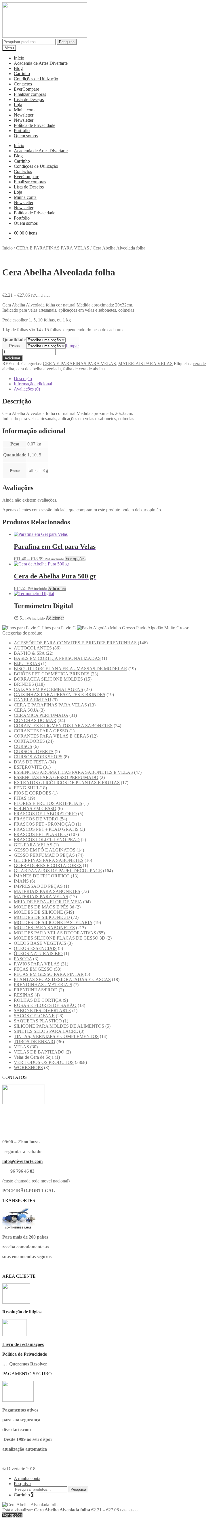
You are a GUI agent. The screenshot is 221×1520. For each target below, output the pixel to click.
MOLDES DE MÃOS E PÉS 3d (44, 906)
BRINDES (24, 684)
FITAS (20, 798)
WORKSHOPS (28, 1067)
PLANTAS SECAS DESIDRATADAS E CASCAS (62, 979)
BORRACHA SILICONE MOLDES (48, 679)
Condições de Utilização (36, 78)
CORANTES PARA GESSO (41, 730)
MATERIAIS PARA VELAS (145, 363)
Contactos (23, 83)
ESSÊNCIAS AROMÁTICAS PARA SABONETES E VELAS (73, 772)
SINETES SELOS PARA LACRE (46, 1031)
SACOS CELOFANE (34, 1015)
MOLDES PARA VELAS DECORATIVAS (55, 932)
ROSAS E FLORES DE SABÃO (45, 1005)
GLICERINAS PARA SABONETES (48, 860)
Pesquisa (67, 42)
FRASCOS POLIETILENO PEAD (47, 839)
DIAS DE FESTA (30, 761)
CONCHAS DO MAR (35, 720)
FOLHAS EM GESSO (35, 808)
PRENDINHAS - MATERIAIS (43, 984)
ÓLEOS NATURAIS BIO (38, 953)
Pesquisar (22, 1483)
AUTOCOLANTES (33, 647)
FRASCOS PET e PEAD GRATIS (46, 829)
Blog (18, 68)
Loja (18, 104)
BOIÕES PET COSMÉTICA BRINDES (51, 673)
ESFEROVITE (28, 767)
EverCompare (26, 89)
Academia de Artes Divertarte (41, 63)
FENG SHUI (26, 787)
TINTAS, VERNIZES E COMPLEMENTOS (56, 1036)
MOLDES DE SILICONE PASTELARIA (53, 922)
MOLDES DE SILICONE (38, 912)
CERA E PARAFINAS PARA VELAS (52, 247)
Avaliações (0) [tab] (27, 388)
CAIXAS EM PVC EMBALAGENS (48, 689)
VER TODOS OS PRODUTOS (44, 1062)
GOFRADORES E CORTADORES (48, 865)
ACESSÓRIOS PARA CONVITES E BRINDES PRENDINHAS (75, 642)
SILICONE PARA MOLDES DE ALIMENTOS (59, 1026)
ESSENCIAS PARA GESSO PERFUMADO (56, 777)
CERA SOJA (26, 710)
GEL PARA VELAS (33, 844)
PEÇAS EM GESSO (33, 969)
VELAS (21, 1046)
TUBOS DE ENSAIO (34, 1041)
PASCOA (23, 958)
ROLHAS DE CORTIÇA (38, 1000)
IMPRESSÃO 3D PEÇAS (38, 886)
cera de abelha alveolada (38, 368)
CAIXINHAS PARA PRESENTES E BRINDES (59, 694)
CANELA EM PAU (32, 699)
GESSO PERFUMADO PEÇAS (44, 855)
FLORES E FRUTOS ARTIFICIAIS (48, 803)
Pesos (14, 345)
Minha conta (25, 109)
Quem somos (26, 135)
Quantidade (14, 339)
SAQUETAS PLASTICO (38, 1020)
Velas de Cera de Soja (34, 1057)
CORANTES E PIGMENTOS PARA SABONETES (63, 725)
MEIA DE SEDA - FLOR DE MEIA (48, 901)
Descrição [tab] (23, 378)
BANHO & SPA (29, 653)
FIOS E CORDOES (32, 793)
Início (19, 58)
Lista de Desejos (29, 99)
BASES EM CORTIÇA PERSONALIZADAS (57, 658)
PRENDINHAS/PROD (36, 989)
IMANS (21, 881)
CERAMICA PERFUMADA (41, 715)
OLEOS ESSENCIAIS (35, 948)
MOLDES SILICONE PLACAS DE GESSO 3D (59, 938)
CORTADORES (29, 741)
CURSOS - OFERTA (34, 751)
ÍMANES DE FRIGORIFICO (42, 875)
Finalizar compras (30, 94)
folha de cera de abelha (84, 368)
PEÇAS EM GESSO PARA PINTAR (49, 974)
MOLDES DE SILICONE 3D (42, 917)
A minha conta (27, 1478)
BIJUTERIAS (27, 663)
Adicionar (12, 358)
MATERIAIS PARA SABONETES (47, 891)
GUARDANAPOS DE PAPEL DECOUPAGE (58, 870)
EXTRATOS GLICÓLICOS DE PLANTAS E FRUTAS (67, 782)
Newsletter (23, 115)
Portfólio (22, 130)
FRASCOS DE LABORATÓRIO (45, 813)
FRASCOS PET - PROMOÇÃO (44, 824)
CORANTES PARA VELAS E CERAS (51, 736)
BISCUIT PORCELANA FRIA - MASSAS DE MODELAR (70, 668)
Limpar (72, 345)
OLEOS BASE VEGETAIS (40, 943)
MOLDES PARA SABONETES (44, 927)
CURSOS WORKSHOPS (38, 756)
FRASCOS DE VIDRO (36, 818)
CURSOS (23, 746)
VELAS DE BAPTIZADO (39, 1051)
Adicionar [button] (57, 588)
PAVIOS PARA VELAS (37, 963)
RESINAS (23, 995)
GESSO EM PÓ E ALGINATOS (44, 849)
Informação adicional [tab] (33, 383)
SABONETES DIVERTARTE (42, 1010)
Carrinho (22, 73)
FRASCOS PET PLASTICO (41, 834)
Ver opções (75, 558)
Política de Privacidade (34, 125)
